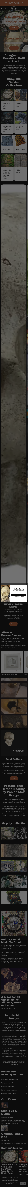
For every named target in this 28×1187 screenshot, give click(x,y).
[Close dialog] (26, 585)
